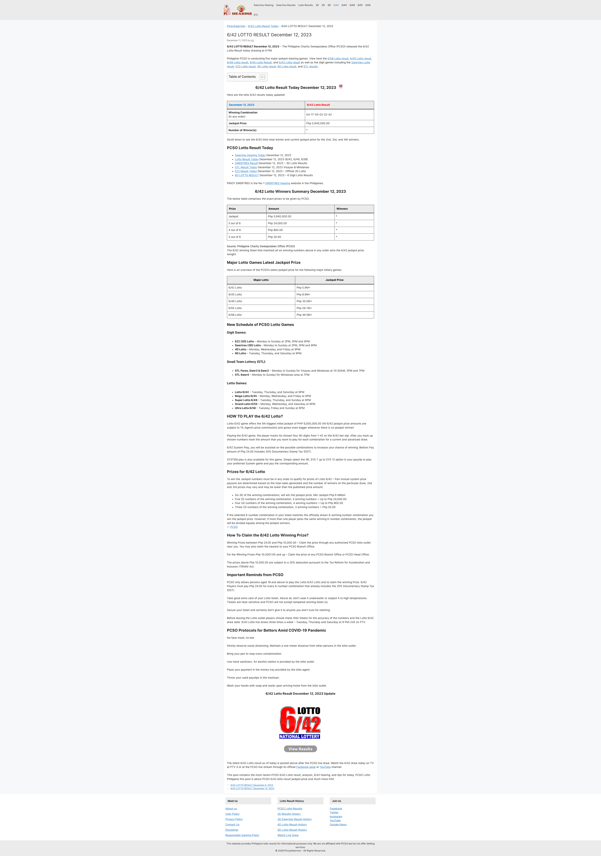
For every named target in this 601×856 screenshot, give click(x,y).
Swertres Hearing (263, 5)
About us (231, 808)
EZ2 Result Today (246, 171)
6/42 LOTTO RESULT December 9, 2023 (252, 785)
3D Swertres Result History (294, 819)
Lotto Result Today (247, 159)
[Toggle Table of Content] (260, 77)
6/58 (367, 5)
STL (256, 14)
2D (317, 5)
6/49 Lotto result (237, 62)
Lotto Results (305, 5)
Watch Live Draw (288, 835)
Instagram (336, 816)
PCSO (234, 527)
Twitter (334, 812)
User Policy (232, 813)
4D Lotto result (266, 66)
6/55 (360, 5)
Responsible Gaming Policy (242, 835)
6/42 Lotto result (289, 62)
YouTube (325, 767)
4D (323, 5)
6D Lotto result (286, 66)
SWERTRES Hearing (277, 183)
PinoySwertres (236, 26)
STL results (310, 66)
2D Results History (289, 813)
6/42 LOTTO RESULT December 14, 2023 (252, 788)
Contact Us (232, 824)
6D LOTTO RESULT (247, 175)
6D (329, 5)
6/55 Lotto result (360, 58)
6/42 (336, 5)
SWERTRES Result (246, 163)
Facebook (336, 808)
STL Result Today (246, 167)
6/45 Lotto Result (261, 62)
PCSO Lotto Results (289, 808)
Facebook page (306, 767)
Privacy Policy (234, 819)
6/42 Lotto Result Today (263, 26)
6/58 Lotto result (338, 58)
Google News (338, 824)
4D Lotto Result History (292, 824)
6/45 (344, 5)
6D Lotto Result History (292, 829)
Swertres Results (285, 5)
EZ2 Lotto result (246, 66)
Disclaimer (231, 829)
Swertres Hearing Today (250, 155)
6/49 (352, 5)
